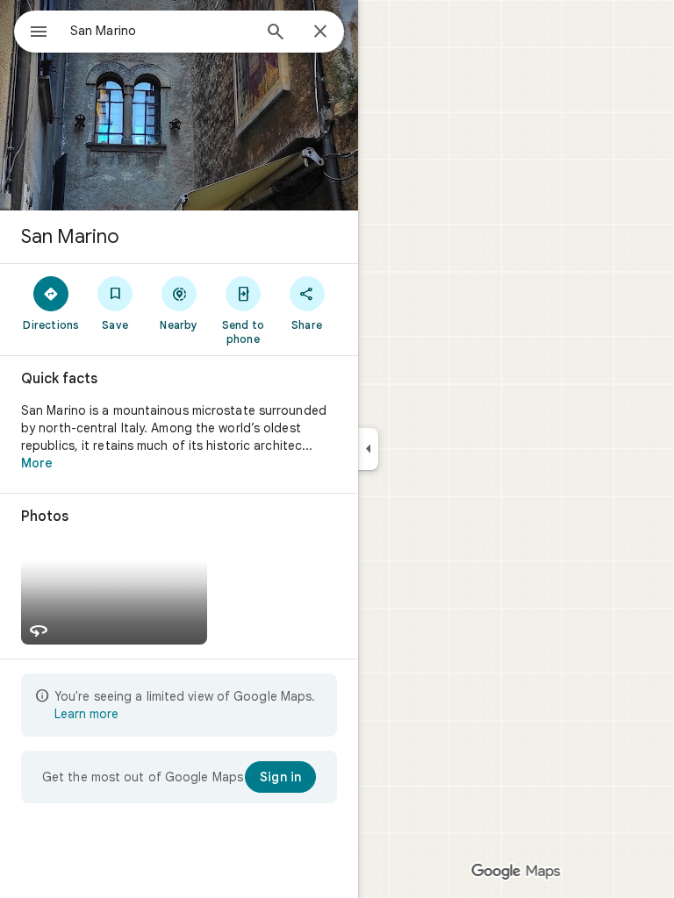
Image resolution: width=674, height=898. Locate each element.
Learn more (86, 714)
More (37, 463)
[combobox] (160, 30)
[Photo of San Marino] (179, 105)
